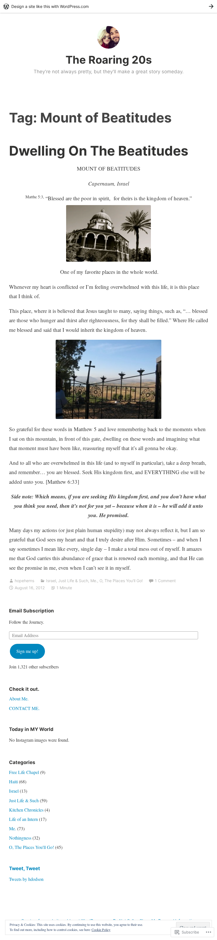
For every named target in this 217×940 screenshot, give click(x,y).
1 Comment (165, 580)
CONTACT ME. (24, 708)
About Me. (19, 699)
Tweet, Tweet (24, 868)
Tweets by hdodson (26, 879)
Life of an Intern (23, 819)
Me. (93, 580)
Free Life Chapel (24, 772)
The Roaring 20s (109, 59)
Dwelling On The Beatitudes (98, 151)
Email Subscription (31, 611)
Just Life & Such (73, 580)
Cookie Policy (101, 929)
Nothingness (20, 838)
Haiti (13, 781)
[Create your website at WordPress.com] (108, 6)
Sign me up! (27, 651)
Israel (51, 580)
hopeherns (24, 580)
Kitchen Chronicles (26, 810)
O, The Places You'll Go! (121, 580)
